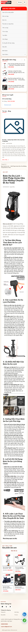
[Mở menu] (24, 2)
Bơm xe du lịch (7, 224)
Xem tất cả (14, 550)
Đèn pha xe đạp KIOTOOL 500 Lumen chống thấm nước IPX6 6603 (20, 588)
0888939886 (4, 624)
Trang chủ (3, 164)
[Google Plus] (6, 606)
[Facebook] (2, 606)
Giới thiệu (16, 612)
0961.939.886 (11, 101)
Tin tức (16, 614)
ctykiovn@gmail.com (6, 626)
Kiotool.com (7, 105)
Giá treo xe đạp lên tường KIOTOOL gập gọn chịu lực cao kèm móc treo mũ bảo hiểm (20, 569)
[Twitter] (10, 606)
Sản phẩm (3, 614)
